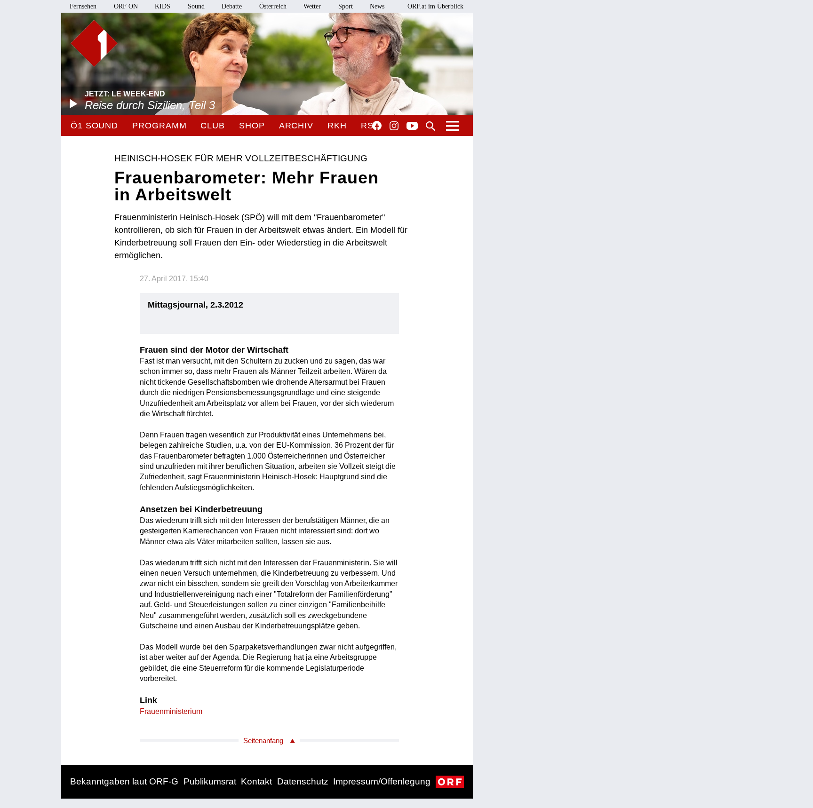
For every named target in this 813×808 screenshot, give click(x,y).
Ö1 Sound (94, 125)
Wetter (312, 6)
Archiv (296, 125)
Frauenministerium (171, 711)
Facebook (377, 125)
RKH (337, 125)
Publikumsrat (209, 781)
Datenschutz (302, 781)
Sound (196, 6)
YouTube (412, 126)
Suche (430, 126)
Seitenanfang (263, 741)
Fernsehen (83, 6)
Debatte (232, 6)
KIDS (162, 6)
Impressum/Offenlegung (381, 781)
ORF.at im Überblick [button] (435, 6)
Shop (252, 125)
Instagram (394, 126)
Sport (345, 6)
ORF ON (126, 6)
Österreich (273, 6)
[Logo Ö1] (94, 43)
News (377, 6)
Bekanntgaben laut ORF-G (124, 781)
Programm (159, 125)
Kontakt (256, 781)
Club (212, 125)
